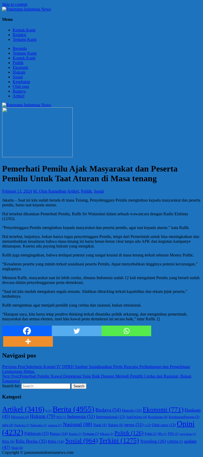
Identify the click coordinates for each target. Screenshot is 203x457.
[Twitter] (77, 331)
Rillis (56, 441)
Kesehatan (21, 81)
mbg (7, 425)
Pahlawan (36, 433)
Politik (18, 62)
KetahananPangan (184, 417)
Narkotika (38, 425)
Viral (17, 448)
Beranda (20, 48)
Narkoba (21, 425)
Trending (153, 441)
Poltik (150, 434)
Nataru (115, 425)
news (134, 424)
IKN (61, 417)
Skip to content (14, 4)
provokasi (187, 433)
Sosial (18, 77)
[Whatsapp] (126, 331)
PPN (173, 434)
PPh (162, 433)
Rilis (8, 442)
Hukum (19, 72)
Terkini (119, 440)
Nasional (77, 424)
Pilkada (106, 433)
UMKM (175, 442)
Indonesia (81, 416)
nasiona (55, 425)
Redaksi (19, 34)
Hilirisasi (20, 417)
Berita (73, 409)
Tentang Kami (24, 39)
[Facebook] (27, 331)
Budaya (19, 91)
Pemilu (75, 433)
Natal (100, 425)
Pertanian (91, 434)
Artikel (18, 96)
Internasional (110, 416)
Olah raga (21, 86)
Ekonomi (20, 67)
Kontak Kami (24, 30)
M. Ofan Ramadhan (49, 191)
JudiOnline (136, 417)
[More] (28, 341)
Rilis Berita (31, 441)
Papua (59, 433)
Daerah (132, 410)
